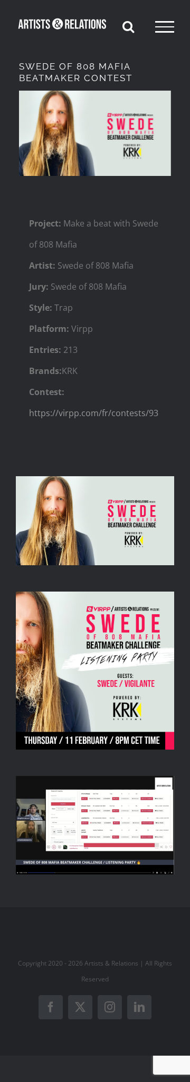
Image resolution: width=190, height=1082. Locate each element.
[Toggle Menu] (165, 27)
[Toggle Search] (128, 26)
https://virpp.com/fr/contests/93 (93, 413)
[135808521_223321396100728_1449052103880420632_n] (95, 480)
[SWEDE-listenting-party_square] (95, 596)
